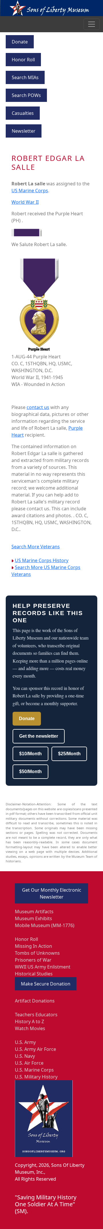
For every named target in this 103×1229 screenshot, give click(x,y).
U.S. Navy (25, 1056)
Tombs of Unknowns (37, 953)
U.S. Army (25, 1042)
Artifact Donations (35, 1001)
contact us (38, 407)
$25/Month (69, 753)
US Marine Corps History (41, 560)
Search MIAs (25, 77)
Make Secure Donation (45, 984)
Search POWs (26, 95)
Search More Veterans (35, 546)
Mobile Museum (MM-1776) (44, 925)
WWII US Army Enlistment (42, 967)
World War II (25, 202)
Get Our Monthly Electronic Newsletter (51, 893)
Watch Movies (30, 1028)
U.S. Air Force (29, 1063)
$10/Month (30, 753)
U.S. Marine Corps (34, 1070)
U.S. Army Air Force (35, 1049)
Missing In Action (33, 946)
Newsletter (23, 131)
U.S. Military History (36, 1077)
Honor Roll (23, 59)
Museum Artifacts (34, 911)
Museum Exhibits (33, 918)
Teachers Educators (36, 1014)
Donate (20, 42)
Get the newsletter (38, 736)
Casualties (23, 113)
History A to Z (29, 1021)
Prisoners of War (33, 960)
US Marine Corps (29, 190)
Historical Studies (34, 974)
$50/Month (30, 771)
